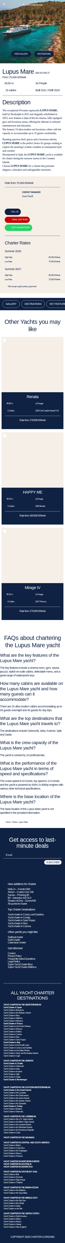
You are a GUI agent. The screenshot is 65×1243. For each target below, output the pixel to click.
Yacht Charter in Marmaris (13, 1111)
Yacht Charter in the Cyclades (14, 1093)
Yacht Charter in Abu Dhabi (13, 1203)
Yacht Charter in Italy (11, 1042)
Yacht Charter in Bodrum (12, 1109)
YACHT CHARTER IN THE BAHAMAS (18, 1137)
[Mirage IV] (32, 582)
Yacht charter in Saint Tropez (21, 920)
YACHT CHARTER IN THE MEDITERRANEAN (22, 1005)
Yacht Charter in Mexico (12, 1153)
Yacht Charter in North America (15, 1216)
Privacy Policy (14, 956)
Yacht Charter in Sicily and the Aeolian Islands (20, 1053)
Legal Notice (14, 961)
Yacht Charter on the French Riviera (16, 1026)
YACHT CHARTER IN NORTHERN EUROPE (21, 1161)
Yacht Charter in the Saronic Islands (17, 1101)
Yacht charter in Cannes (19, 926)
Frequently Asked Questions (21, 958)
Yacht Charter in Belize (12, 1145)
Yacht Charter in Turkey (12, 1106)
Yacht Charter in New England (14, 1227)
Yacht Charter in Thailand (12, 1182)
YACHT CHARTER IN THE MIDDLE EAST (20, 1198)
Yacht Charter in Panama (13, 1156)
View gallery (21, 54)
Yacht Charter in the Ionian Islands (16, 1098)
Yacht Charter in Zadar (11, 1077)
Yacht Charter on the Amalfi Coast (16, 1045)
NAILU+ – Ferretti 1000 (19, 889)
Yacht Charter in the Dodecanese (16, 1095)
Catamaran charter (17, 942)
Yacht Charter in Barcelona (13, 1010)
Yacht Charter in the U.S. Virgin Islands (18, 1119)
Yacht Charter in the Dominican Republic (18, 1130)
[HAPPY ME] (32, 486)
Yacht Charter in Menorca (13, 1021)
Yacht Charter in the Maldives (14, 1190)
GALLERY (11, 304)
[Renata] (32, 391)
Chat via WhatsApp (20, 227)
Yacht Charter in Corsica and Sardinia (17, 1048)
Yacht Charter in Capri (11, 1056)
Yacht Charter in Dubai (11, 1206)
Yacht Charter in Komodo (13, 1177)
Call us (14, 212)
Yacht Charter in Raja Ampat (14, 1180)
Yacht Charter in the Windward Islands (17, 1127)
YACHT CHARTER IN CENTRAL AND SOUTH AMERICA (26, 1142)
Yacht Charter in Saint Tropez (14, 1039)
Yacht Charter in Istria (11, 1069)
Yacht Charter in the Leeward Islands (17, 1124)
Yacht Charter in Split (11, 1074)
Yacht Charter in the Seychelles (15, 1193)
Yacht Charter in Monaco (12, 1029)
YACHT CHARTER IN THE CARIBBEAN (19, 1116)
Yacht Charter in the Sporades (14, 1103)
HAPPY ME (32, 492)
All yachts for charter (17, 903)
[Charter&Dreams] (32, 5)
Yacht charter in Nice (18, 923)
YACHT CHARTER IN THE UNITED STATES (21, 1213)
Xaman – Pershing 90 (18, 895)
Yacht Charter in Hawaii (12, 1224)
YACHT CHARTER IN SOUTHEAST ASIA (20, 1172)
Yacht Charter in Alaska (12, 1221)
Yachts (14, 822)
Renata (32, 396)
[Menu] (4, 4)
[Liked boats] (60, 3)
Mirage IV (32, 587)
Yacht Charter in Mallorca (12, 1018)
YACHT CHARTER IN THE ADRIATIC (18, 1061)
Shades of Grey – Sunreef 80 (22, 900)
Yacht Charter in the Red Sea (14, 1200)
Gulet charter (14, 939)
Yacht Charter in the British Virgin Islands (18, 1122)
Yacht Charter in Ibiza (11, 1015)
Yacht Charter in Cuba (11, 1132)
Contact (11, 953)
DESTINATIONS (44, 54)
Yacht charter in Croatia (19, 917)
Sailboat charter (15, 937)
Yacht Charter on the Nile (12, 1208)
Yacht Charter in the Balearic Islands (17, 1013)
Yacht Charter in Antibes (12, 1031)
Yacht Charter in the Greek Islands (17, 1090)
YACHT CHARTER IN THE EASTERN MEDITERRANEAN (26, 1087)
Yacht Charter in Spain (12, 1007)
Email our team (19, 219)
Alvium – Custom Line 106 (21, 892)
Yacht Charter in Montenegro (15, 1079)
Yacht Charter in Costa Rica (13, 1148)
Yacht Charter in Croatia (13, 1063)
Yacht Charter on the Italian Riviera (16, 1050)
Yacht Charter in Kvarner (12, 1071)
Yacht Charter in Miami (12, 1219)
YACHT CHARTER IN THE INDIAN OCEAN (20, 1187)
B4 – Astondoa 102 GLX (19, 898)
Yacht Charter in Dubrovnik (13, 1066)
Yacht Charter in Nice (11, 1037)
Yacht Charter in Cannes (12, 1034)
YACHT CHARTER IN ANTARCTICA (17, 1167)
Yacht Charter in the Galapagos (15, 1150)
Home (8, 822)
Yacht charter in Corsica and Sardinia (26, 914)
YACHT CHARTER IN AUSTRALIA (17, 1164)
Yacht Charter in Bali (11, 1174)
